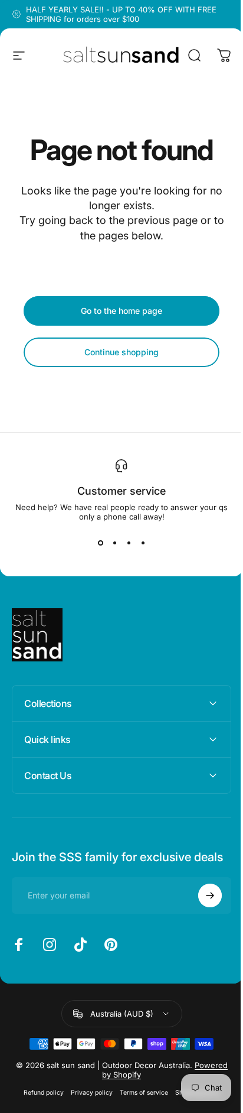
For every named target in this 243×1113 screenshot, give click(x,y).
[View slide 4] (143, 543)
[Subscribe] (201, 907)
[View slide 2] (114, 543)
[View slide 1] (100, 543)
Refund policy (39, 1104)
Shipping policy (192, 1104)
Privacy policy (87, 1104)
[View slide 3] (128, 543)
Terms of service (139, 1104)
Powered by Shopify (135, 1086)
